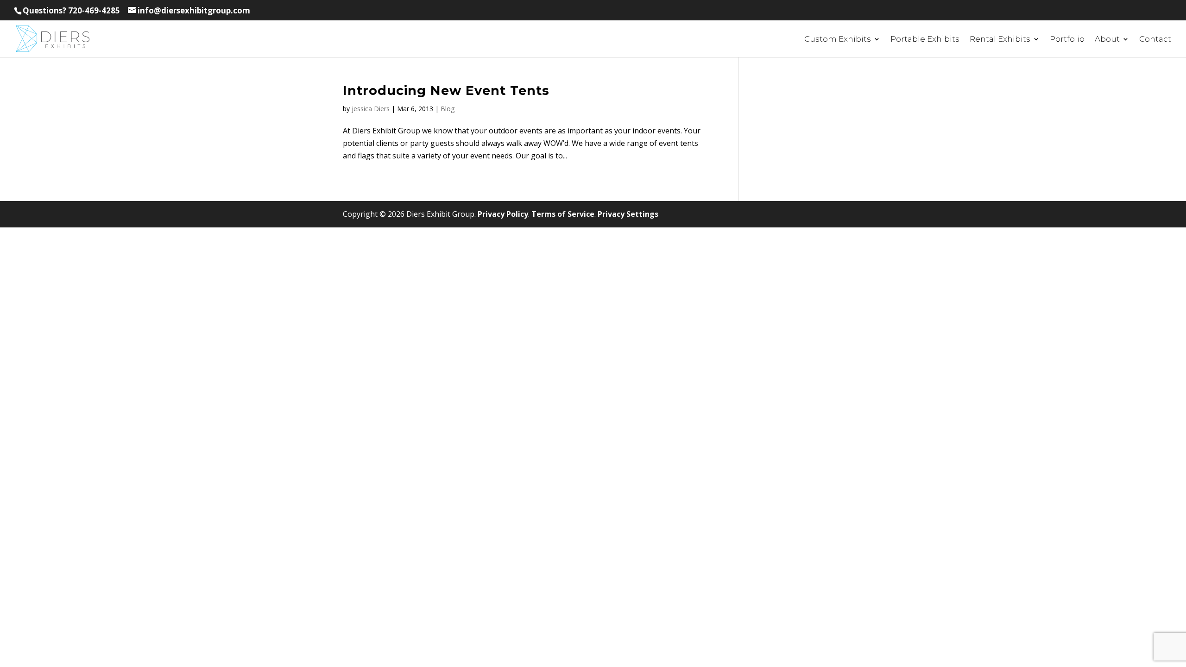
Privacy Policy (503, 214)
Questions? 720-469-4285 (71, 10)
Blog (447, 108)
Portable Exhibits (924, 40)
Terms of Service (562, 214)
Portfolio (1067, 40)
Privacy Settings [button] (628, 214)
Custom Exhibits (837, 40)
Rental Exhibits (1000, 40)
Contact (1155, 40)
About (1107, 40)
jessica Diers (371, 108)
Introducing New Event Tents (446, 90)
